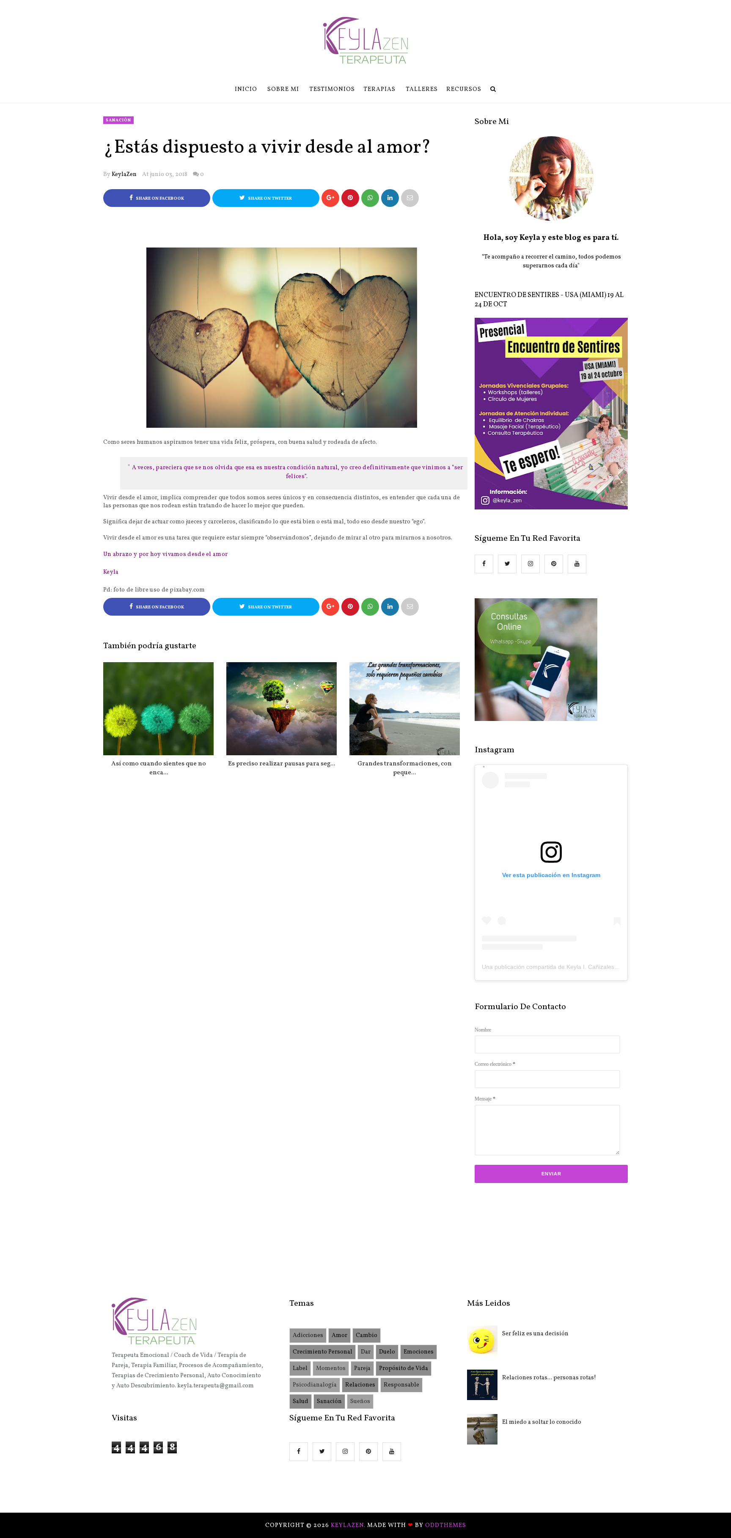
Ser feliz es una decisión (535, 1334)
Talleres (422, 89)
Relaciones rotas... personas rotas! (549, 1378)
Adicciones (308, 1336)
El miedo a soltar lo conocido (541, 1422)
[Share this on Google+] (330, 198)
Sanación (118, 120)
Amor (339, 1336)
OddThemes (445, 1525)
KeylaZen (124, 175)
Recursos (463, 89)
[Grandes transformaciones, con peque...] (404, 708)
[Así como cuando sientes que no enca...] (158, 708)
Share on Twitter (269, 198)
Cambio (366, 1336)
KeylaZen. (349, 1525)
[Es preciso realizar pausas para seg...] (281, 708)
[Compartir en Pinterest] (410, 198)
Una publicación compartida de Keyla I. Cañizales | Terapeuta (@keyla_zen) (583, 966)
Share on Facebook (159, 198)
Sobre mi (283, 89)
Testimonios (332, 89)
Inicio (246, 89)
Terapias (379, 89)
